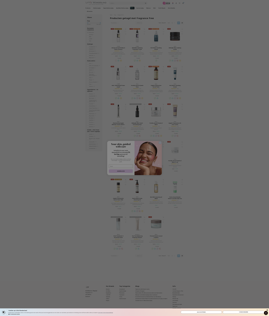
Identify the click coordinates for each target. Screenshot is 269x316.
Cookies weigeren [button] (243, 312)
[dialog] (134, 312)
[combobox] (267, 310)
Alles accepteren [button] (201, 312)
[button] (60, 314)
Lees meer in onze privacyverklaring (105, 312)
